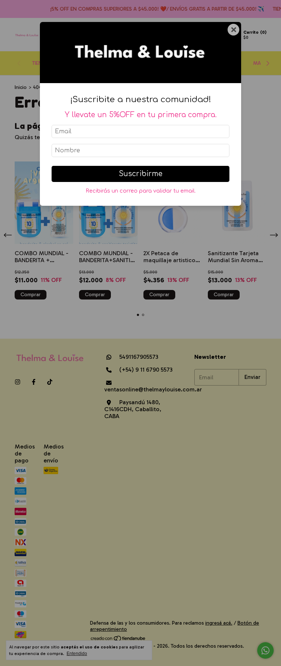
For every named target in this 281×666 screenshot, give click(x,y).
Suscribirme (140, 174)
